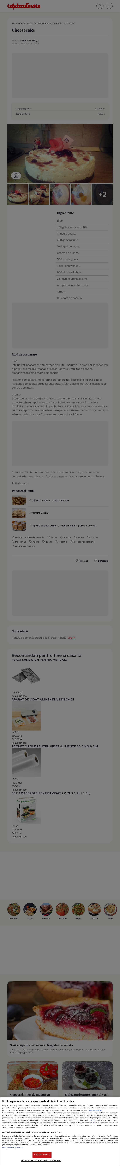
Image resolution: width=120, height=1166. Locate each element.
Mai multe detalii (95, 1110)
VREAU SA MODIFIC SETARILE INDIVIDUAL (41, 1160)
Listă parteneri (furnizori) (12, 1148)
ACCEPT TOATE (42, 1154)
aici (92, 1120)
